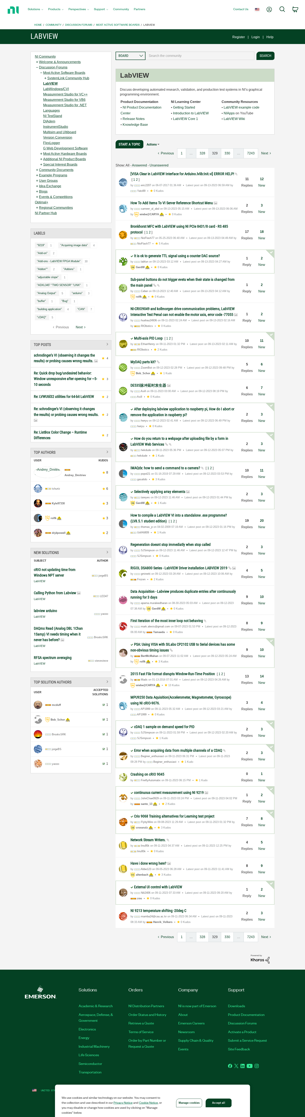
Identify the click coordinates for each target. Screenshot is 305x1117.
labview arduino (45, 611)
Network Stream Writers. (149, 840)
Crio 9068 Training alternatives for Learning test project (174, 816)
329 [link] (215, 153)
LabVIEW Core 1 (185, 119)
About (183, 1014)
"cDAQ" (41, 317)
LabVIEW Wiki (234, 119)
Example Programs (53, 175)
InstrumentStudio (55, 126)
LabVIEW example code (241, 107)
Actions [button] (152, 144)
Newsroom (186, 1031)
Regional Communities (56, 207)
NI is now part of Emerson (197, 1005)
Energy (84, 1037)
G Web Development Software (65, 148)
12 (262, 179)
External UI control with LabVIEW (158, 887)
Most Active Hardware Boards (65, 153)
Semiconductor (90, 1063)
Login (255, 37)
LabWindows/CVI (56, 89)
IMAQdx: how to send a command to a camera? (166, 468)
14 (262, 676)
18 (262, 231)
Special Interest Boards (60, 164)
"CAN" (81, 309)
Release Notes (134, 119)
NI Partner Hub (46, 213)
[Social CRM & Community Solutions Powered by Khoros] (260, 959)
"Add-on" (42, 253)
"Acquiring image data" (74, 245)
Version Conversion (57, 137)
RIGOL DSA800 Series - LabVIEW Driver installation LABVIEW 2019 (179, 568)
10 (262, 597)
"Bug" (64, 301)
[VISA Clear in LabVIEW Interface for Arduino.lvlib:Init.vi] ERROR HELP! (183, 174)
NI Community (45, 56)
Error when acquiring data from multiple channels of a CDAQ (178, 750)
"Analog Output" (46, 293)
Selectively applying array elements (160, 491)
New (261, 185)
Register (238, 37)
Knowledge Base (135, 124)
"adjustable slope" (48, 277)
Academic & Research (96, 1005)
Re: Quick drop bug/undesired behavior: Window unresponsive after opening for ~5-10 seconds (65, 379)
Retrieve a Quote (141, 1023)
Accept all (218, 1102)
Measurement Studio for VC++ (65, 94)
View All (70, 344)
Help (269, 37)
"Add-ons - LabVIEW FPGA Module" (59, 261)
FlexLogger (51, 143)
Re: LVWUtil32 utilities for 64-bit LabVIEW (64, 396)
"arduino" (77, 293)
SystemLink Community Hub (68, 78)
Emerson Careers (191, 1023)
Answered (139, 165)
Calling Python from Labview (55, 593)
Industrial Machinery (94, 1046)
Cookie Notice (148, 1102)
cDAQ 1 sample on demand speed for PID (164, 727)
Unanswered (159, 165)
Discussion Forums (78, 25)
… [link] (191, 153)
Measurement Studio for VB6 (64, 99)
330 (227, 153)
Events (183, 1049)
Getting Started (184, 107)
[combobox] (199, 56)
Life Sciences (89, 1054)
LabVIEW (50, 83)
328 (202, 153)
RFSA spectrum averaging (53, 657)
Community (53, 25)
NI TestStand (52, 116)
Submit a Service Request (247, 1040)
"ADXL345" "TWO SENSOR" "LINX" (59, 285)
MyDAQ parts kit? (144, 362)
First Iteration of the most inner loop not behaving (167, 620)
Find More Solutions (70, 552)
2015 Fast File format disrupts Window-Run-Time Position (173, 674)
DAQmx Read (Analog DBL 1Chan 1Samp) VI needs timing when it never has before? (58, 634)
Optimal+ (41, 202)
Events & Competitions (56, 197)
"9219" (41, 245)
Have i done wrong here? (149, 863)
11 (262, 340)
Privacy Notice (123, 1102)
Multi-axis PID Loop (148, 338)
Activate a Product (242, 1031)
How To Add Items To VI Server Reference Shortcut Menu (172, 203)
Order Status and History (147, 1014)
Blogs (43, 191)
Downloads (236, 1005)
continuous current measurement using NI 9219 (169, 792)
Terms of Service (141, 1031)
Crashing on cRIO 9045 (147, 774)
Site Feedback (239, 1049)
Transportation (90, 1072)
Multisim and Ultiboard (59, 132)
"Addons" (68, 269)
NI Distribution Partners (146, 1005)
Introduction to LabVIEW (191, 113)
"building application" (49, 309)
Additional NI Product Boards (64, 159)
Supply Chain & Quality (196, 1040)
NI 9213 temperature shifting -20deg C (158, 910)
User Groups (48, 180)
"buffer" (41, 301)
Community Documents (56, 170)
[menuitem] (35, 10)
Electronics (87, 1029)
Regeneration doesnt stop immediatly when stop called (171, 544)
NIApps (229, 113)
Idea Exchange (50, 186)
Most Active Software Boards (118, 25)
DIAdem (49, 121)
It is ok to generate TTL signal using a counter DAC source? (177, 256)
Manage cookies (189, 1102)
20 (262, 520)
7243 (251, 153)
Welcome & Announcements (60, 62)
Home (38, 25)
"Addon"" (42, 269)
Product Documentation (246, 1014)
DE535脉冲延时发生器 (149, 385)
